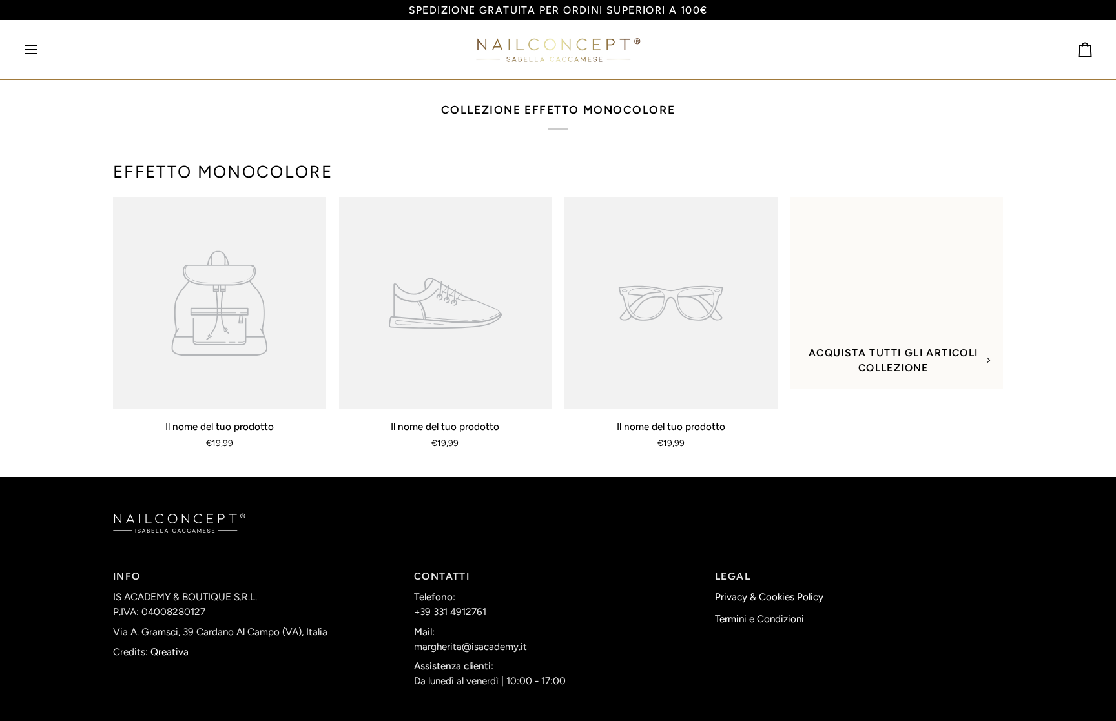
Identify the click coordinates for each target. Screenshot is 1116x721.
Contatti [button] (442, 576)
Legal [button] (732, 576)
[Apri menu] (42, 49)
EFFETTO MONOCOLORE (223, 171)
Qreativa (169, 652)
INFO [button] (127, 576)
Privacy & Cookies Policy (769, 597)
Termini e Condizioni (759, 619)
